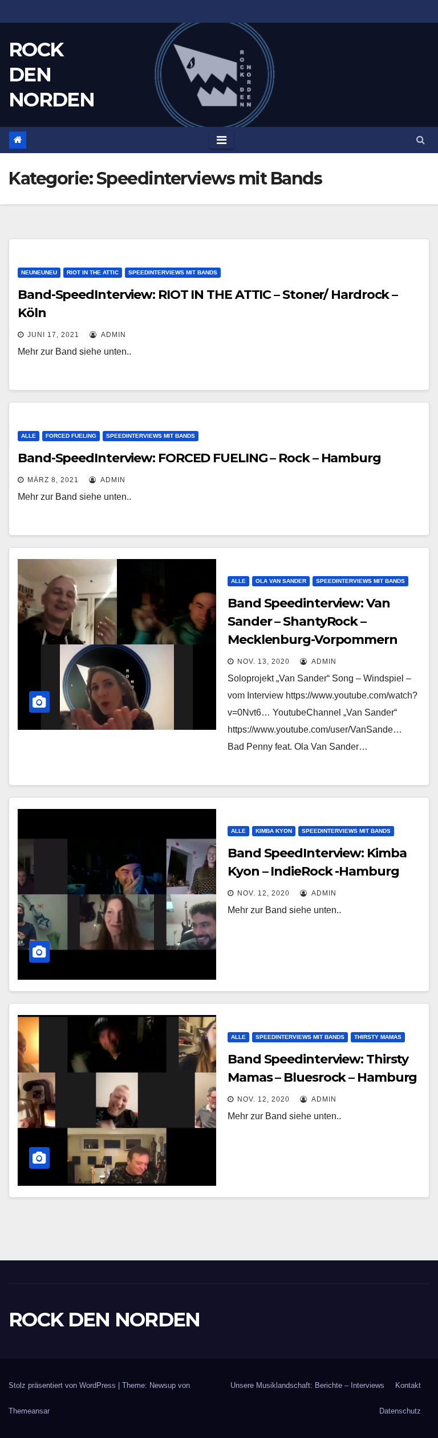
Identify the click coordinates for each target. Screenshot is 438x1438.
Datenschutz (400, 1411)
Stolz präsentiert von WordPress (63, 1385)
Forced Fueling (71, 436)
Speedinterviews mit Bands (172, 272)
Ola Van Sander (281, 581)
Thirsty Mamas (378, 1037)
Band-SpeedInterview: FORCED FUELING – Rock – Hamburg (199, 458)
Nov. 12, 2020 (263, 893)
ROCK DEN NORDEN (104, 1320)
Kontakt (408, 1385)
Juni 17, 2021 (53, 335)
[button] (420, 140)
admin (112, 335)
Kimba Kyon (274, 831)
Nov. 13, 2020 (263, 661)
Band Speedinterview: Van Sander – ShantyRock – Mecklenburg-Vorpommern (313, 621)
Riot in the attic (93, 272)
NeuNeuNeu (39, 272)
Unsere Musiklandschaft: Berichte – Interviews (307, 1385)
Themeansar (29, 1411)
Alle (28, 436)
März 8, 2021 (53, 480)
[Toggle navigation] (221, 140)
